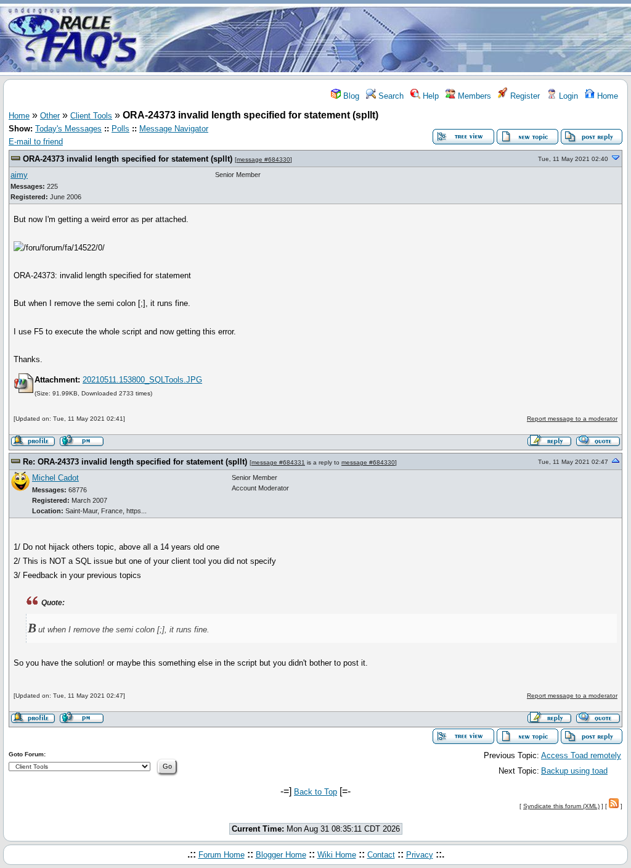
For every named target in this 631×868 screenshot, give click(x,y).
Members (473, 96)
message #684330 (263, 159)
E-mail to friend (36, 141)
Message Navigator (173, 128)
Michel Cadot (55, 477)
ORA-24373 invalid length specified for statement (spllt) (127, 158)
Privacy (419, 854)
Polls (120, 128)
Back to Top (315, 791)
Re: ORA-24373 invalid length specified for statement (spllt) (135, 461)
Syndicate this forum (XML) (561, 806)
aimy (19, 175)
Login (567, 96)
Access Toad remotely (581, 755)
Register (524, 96)
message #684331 (278, 462)
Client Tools (91, 115)
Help (429, 96)
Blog (350, 96)
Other (50, 115)
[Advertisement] (388, 39)
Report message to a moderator (572, 418)
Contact (381, 854)
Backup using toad (574, 770)
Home (606, 96)
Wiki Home (336, 854)
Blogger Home (281, 854)
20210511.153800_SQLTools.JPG (142, 379)
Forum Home (221, 854)
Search (390, 96)
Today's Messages (68, 128)
